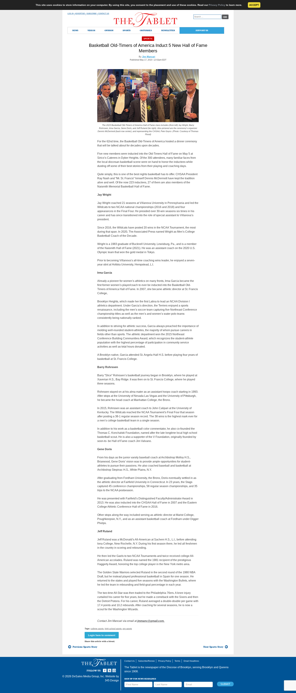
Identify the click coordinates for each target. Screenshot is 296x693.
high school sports (113, 628)
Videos (91, 30)
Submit (225, 684)
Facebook (105, 669)
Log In (70, 13)
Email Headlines (191, 661)
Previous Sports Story (85, 646)
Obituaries (146, 30)
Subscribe (92, 13)
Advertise (80, 13)
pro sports (127, 628)
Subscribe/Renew (146, 661)
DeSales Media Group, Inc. (88, 676)
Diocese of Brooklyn (179, 667)
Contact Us (103, 13)
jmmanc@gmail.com (150, 620)
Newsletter (168, 30)
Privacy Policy (217, 5)
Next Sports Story (213, 646)
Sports (127, 30)
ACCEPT (254, 5)
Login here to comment (101, 635)
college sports (97, 628)
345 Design (112, 680)
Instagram (114, 669)
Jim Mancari (148, 56)
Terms (177, 661)
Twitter (110, 669)
